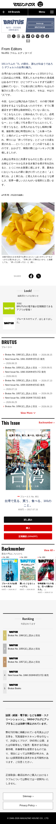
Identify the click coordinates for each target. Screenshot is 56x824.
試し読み (28, 519)
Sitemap (27, 796)
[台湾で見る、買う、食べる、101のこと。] (28, 459)
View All (48, 550)
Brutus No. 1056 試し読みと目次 (28, 406)
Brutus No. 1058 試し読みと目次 (28, 380)
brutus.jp (39, 23)
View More (27, 412)
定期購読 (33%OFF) (28, 536)
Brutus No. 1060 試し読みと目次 (28, 354)
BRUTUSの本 (40, 27)
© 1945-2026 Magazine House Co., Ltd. (28, 818)
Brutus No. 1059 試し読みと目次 (28, 367)
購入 (28, 528)
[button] (53, 573)
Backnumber (46, 422)
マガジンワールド (28, 4)
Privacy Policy (27, 805)
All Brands (14, 12)
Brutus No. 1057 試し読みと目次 (28, 393)
